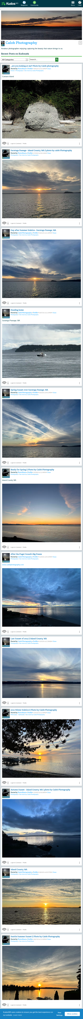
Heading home (17, 310)
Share (49, 68)
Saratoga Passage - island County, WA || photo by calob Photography (41, 150)
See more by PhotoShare (26, 941)
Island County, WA (19, 869)
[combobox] (14, 59)
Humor (13, 70)
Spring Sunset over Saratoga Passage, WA (29, 390)
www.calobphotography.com (13, 565)
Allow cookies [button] (72, 1014)
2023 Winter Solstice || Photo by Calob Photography (34, 710)
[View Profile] (6, 68)
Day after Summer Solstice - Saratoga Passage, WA (33, 230)
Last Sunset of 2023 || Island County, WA (29, 638)
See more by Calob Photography (34, 70)
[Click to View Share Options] (80, 42)
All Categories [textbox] (8, 60)
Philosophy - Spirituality (18, 714)
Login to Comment (16, 143)
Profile (29, 69)
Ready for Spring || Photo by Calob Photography (32, 469)
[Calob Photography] (3, 42)
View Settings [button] (59, 1014)
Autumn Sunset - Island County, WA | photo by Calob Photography (40, 789)
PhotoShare (22, 69)
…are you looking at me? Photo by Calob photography (35, 66)
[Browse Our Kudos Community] (10, 3)
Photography (20, 70)
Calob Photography (25, 233)
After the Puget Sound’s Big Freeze (26, 554)
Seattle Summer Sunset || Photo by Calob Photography (35, 936)
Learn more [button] (17, 1015)
